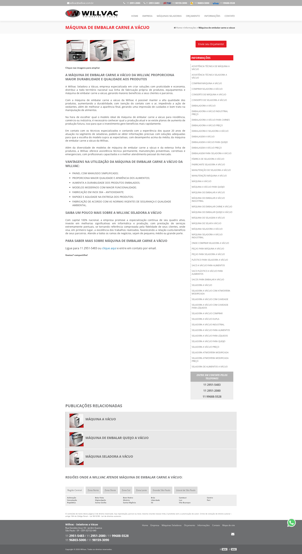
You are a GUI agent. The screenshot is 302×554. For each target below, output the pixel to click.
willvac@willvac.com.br (81, 3)
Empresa (147, 15)
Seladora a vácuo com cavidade (210, 299)
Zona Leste (141, 490)
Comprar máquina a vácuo (207, 83)
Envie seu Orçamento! (211, 44)
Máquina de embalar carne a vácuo (212, 206)
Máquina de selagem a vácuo (208, 217)
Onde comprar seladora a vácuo (210, 243)
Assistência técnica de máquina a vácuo (211, 68)
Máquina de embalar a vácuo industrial (208, 199)
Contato (230, 15)
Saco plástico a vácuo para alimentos (207, 272)
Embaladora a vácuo (203, 105)
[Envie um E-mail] (233, 534)
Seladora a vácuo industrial (208, 324)
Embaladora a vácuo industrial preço (210, 113)
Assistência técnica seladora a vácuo (209, 76)
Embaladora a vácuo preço (207, 125)
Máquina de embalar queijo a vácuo (212, 212)
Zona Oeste (110, 490)
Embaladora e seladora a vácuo (210, 131)
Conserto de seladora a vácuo (209, 100)
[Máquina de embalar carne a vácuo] (77, 50)
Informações (212, 15)
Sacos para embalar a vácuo (208, 279)
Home (134, 15)
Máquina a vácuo (201, 181)
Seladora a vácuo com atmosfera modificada (211, 292)
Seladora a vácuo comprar (207, 313)
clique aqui (109, 248)
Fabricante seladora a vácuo (208, 164)
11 (227, 3)
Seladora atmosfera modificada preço (210, 360)
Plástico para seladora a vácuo (210, 259)
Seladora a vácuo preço (205, 346)
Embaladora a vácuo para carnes (211, 119)
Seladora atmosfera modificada (210, 352)
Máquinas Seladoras (169, 15)
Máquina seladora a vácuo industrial (207, 236)
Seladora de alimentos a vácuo (210, 366)
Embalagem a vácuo (203, 136)
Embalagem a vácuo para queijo (210, 142)
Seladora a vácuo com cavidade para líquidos (210, 306)
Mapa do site (228, 525)
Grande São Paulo (161, 490)
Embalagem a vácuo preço (207, 147)
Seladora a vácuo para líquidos (210, 335)
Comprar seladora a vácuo (207, 88)
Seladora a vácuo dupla (205, 318)
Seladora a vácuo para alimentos (211, 330)
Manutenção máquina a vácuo (209, 175)
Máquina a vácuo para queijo (208, 186)
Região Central (74, 490)
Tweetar (70, 260)
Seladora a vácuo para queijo (208, 341)
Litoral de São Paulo (185, 490)
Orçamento (193, 15)
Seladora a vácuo (202, 285)
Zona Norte (93, 490)
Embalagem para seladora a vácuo (211, 153)
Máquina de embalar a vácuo (208, 192)
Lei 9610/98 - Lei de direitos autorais (105, 516)
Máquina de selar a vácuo (206, 223)
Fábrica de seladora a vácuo (208, 158)
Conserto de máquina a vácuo (209, 94)
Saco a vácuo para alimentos (208, 265)
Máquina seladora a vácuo (207, 228)
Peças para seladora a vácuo (208, 254)
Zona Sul (126, 490)
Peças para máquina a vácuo (208, 248)
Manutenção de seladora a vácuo (211, 170)
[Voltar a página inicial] (91, 13)
